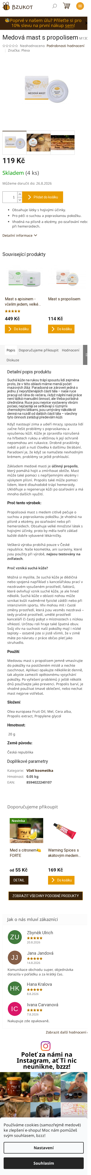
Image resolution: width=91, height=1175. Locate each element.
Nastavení (44, 1147)
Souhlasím (43, 1163)
